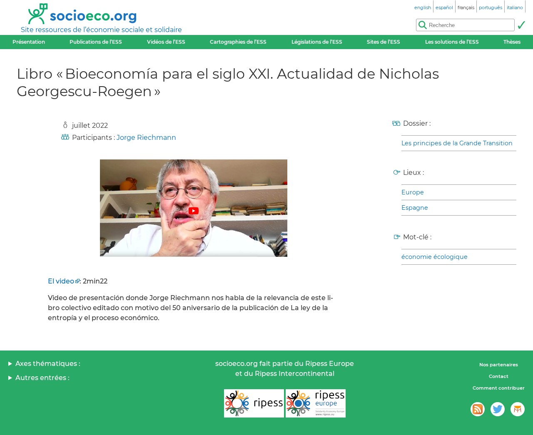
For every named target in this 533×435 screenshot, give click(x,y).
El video (61, 281)
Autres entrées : (42, 378)
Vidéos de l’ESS (166, 42)
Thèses (512, 42)
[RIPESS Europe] (316, 403)
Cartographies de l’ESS (238, 42)
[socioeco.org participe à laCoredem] (518, 409)
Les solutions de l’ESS (452, 42)
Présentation (28, 42)
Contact (498, 376)
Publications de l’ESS (96, 42)
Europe (412, 192)
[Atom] (478, 409)
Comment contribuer (499, 388)
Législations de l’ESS (316, 42)
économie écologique (434, 257)
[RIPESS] (254, 403)
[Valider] (521, 25)
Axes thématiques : (47, 364)
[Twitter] (498, 409)
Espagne (414, 207)
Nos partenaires (498, 365)
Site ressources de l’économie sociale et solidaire (101, 30)
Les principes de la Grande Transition (457, 143)
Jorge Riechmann (146, 138)
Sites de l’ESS (383, 42)
